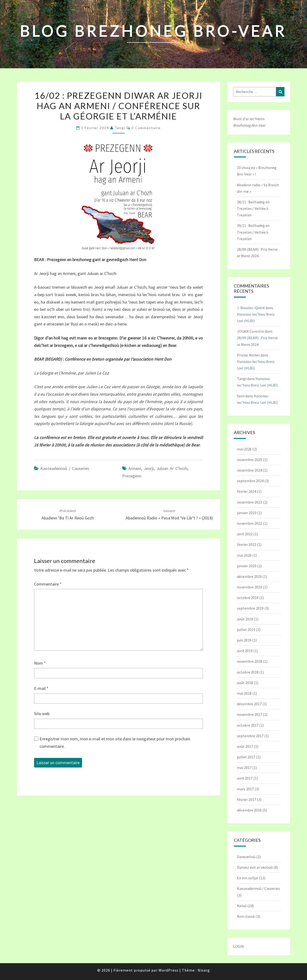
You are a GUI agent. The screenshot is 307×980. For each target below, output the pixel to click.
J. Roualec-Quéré (251, 307)
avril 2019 (245, 650)
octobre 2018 (248, 672)
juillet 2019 (246, 629)
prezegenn (131, 476)
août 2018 (245, 682)
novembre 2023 (249, 502)
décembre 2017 (249, 703)
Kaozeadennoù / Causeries (64, 468)
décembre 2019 (249, 576)
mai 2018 (244, 693)
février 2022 (246, 544)
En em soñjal (247, 877)
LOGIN (238, 946)
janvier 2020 (246, 565)
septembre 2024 (250, 480)
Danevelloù (246, 856)
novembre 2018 (249, 661)
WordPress (168, 970)
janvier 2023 (246, 512)
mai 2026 (244, 449)
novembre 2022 (249, 523)
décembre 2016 (249, 810)
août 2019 (245, 619)
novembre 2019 (249, 587)
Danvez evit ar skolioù (255, 867)
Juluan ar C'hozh (171, 468)
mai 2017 (244, 767)
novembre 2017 (249, 714)
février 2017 (246, 799)
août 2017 (245, 746)
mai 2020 (244, 555)
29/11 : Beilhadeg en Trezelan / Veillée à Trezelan (253, 232)
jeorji (149, 468)
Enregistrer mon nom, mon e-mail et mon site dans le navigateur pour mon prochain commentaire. (115, 742)
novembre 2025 (249, 459)
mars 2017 (245, 788)
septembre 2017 (250, 735)
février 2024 (246, 491)
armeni (134, 468)
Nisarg (204, 970)
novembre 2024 (249, 470)
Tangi (120, 128)
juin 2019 (244, 640)
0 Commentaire (146, 128)
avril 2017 (245, 778)
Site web (41, 713)
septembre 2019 (250, 608)
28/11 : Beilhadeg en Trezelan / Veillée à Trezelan (253, 208)
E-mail (41, 688)
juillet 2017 (246, 757)
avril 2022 (245, 533)
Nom (40, 663)
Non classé (246, 916)
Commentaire (48, 584)
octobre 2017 (248, 725)
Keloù (242, 905)
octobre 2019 (248, 597)
